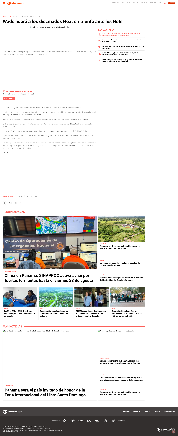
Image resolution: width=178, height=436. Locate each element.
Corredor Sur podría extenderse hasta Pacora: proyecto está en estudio (54, 313)
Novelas (144, 3)
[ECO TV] (89, 422)
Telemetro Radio (156, 3)
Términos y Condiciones (10, 426)
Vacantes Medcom (40, 426)
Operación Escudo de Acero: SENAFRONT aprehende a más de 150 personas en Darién (127, 313)
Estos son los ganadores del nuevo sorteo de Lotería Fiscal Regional (120, 264)
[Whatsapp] (15, 203)
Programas (126, 3)
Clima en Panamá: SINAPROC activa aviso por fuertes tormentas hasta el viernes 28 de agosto (49, 278)
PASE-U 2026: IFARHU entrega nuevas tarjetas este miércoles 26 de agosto (19, 313)
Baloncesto (17, 16)
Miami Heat (19, 196)
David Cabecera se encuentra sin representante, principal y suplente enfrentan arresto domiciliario (122, 60)
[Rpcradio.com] (97, 422)
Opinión (135, 3)
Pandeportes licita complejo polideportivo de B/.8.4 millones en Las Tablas (120, 247)
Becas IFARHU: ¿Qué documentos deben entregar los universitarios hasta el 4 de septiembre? (120, 53)
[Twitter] (10, 203)
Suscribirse (8, 99)
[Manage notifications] (173, 431)
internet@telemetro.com (12, 431)
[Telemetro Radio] (113, 422)
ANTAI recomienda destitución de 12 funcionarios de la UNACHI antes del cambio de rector (91, 313)
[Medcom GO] (56, 422)
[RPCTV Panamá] (64, 422)
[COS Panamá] (81, 422)
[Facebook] (5, 203)
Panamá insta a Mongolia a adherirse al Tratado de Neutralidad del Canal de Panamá (121, 278)
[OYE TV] (73, 422)
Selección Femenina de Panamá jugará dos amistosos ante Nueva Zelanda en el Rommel (120, 362)
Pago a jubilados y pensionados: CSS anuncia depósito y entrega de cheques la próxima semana (121, 34)
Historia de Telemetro (26, 426)
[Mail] (20, 203)
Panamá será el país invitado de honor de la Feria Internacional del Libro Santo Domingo (45, 393)
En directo (171, 3)
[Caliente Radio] (105, 422)
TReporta (115, 3)
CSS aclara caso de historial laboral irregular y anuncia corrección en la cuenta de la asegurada (121, 378)
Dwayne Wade (32, 196)
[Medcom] (122, 422)
